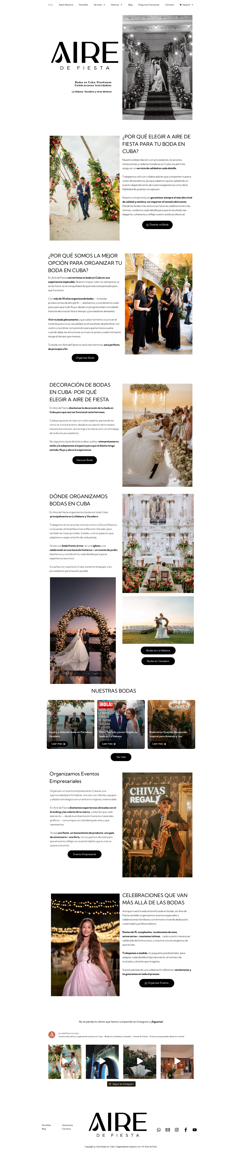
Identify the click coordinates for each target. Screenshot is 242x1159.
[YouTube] (194, 1129)
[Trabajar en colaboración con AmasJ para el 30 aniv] (102, 1061)
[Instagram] (176, 1129)
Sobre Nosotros (66, 4)
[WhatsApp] (158, 1129)
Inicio (50, 4)
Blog (130, 4)
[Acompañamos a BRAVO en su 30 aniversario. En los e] (177, 1061)
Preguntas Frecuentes (148, 4)
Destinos (115, 4)
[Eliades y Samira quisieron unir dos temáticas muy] (140, 1061)
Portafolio (83, 4)
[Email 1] (167, 1129)
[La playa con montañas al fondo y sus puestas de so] (65, 1061)
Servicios (98, 4)
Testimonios (67, 1125)
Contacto (169, 4)
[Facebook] (185, 1129)
